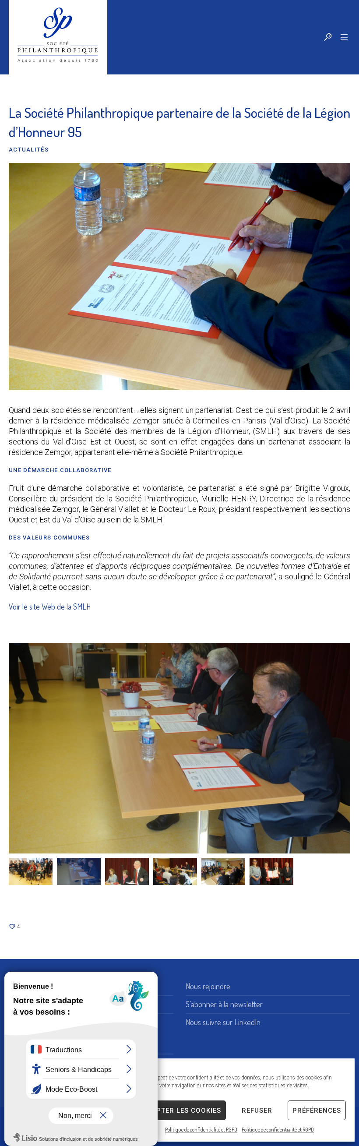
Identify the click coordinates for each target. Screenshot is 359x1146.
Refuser (257, 1110)
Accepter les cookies (179, 1110)
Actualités (29, 149)
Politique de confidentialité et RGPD (201, 1129)
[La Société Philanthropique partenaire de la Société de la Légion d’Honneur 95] (179, 275)
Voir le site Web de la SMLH (50, 606)
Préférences (316, 1110)
